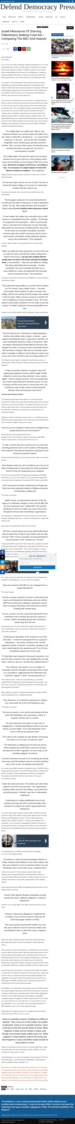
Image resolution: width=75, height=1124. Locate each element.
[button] (37, 556)
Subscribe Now (37, 567)
